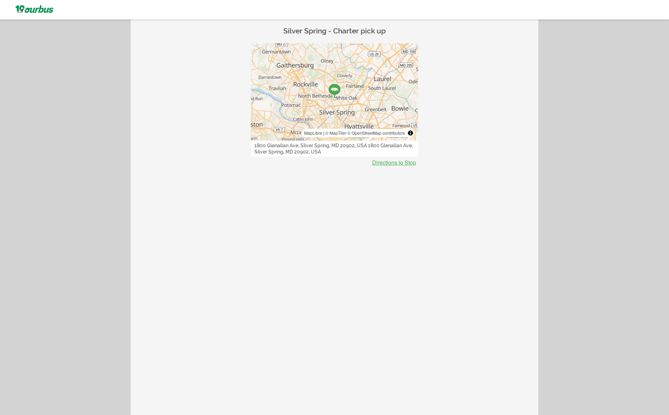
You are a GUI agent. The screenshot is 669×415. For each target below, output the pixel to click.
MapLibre (313, 133)
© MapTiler (335, 133)
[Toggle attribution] (410, 133)
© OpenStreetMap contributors (376, 133)
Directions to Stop (394, 162)
